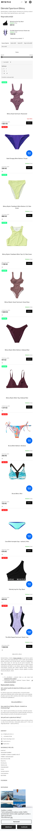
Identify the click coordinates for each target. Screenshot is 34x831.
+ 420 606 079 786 (7, 736)
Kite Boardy (4, 763)
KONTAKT (3, 750)
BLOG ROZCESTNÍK (5, 759)
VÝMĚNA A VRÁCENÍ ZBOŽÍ (7, 757)
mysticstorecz (6, 741)
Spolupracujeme (5, 771)
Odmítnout (8, 827)
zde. (11, 817)
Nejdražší (20, 43)
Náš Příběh (3, 775)
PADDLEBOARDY (4, 767)
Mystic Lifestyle (17, 658)
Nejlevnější (13, 43)
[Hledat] (21, 2)
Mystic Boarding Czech (9, 739)
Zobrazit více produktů (16, 38)
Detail (29, 123)
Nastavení (16, 822)
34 (5, 71)
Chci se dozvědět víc (16, 702)
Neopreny (3, 761)
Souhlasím (24, 827)
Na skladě (7, 62)
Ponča (2, 769)
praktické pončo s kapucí (10, 679)
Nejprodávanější (28, 43)
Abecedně (4, 46)
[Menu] (30, 2)
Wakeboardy (4, 765)
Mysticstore (6, 744)
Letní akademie (4, 773)
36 (6, 73)
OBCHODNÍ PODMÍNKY (6, 752)
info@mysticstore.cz (8, 734)
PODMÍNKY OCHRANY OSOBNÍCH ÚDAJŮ (10, 754)
